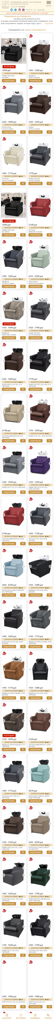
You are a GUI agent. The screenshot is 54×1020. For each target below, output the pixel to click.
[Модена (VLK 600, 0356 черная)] (40, 668)
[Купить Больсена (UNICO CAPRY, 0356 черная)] (49, 801)
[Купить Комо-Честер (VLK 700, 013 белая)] (49, 183)
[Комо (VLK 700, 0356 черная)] (13, 926)
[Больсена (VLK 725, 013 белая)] (13, 102)
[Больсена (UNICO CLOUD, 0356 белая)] (40, 257)
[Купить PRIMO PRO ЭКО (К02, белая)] (23, 80)
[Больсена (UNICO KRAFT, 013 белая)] (40, 823)
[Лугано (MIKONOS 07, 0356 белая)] (40, 720)
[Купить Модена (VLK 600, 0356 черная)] (49, 698)
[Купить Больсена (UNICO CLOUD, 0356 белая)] (49, 286)
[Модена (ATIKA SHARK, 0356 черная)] (40, 617)
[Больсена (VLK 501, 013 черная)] (13, 360)
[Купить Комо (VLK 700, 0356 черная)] (23, 955)
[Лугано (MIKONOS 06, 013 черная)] (13, 411)
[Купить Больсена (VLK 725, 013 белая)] (23, 132)
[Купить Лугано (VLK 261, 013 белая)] (23, 183)
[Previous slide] (30, 875)
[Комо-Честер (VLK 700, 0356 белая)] (40, 308)
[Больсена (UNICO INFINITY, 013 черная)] (13, 565)
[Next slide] (24, 52)
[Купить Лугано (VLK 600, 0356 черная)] (49, 955)
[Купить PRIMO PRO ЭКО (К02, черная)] (23, 235)
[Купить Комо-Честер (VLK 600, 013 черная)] (49, 389)
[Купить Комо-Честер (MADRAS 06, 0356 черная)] (49, 904)
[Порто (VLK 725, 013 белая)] (13, 977)
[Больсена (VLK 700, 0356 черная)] (13, 874)
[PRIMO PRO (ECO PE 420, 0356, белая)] (40, 463)
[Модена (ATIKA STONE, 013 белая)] (13, 308)
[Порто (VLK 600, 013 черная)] (40, 977)
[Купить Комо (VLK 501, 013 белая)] (49, 132)
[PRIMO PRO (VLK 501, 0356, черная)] (13, 823)
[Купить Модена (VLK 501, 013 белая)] (49, 80)
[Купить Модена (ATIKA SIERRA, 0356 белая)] (23, 698)
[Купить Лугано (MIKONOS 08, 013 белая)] (49, 235)
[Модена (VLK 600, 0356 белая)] (40, 565)
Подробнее (9, 81)
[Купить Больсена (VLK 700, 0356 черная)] (23, 904)
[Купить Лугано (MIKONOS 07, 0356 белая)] (49, 749)
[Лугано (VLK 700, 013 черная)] (13, 771)
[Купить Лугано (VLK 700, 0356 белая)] (49, 543)
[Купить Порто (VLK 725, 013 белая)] (23, 1007)
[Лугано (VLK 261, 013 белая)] (13, 154)
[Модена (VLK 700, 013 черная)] (13, 257)
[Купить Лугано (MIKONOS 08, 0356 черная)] (23, 543)
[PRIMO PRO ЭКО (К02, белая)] (13, 51)
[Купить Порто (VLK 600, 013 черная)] (49, 1007)
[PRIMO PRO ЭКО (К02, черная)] (13, 205)
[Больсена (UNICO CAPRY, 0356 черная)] (40, 771)
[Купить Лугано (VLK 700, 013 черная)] (23, 801)
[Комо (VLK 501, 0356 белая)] (40, 411)
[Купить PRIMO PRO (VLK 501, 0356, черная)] (23, 852)
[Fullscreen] (50, 890)
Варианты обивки (11, 73)
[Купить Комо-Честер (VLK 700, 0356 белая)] (49, 338)
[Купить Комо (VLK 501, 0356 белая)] (49, 441)
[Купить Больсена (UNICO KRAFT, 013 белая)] (49, 852)
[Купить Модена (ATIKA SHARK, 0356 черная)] (49, 646)
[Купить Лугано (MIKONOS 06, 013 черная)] (23, 441)
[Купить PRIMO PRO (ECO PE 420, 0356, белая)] (49, 492)
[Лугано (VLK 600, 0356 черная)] (40, 926)
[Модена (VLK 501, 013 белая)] (40, 51)
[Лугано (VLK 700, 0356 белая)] (40, 514)
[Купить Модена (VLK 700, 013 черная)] (23, 286)
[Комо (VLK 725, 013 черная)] (13, 463)
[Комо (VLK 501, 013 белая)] (40, 102)
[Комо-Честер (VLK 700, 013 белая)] (40, 154)
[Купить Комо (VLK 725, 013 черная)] (23, 492)
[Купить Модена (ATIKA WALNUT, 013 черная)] (23, 749)
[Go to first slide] (50, 875)
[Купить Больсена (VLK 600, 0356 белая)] (23, 646)
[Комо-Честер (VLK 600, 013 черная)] (40, 360)
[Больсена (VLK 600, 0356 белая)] (13, 617)
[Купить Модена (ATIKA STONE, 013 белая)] (23, 338)
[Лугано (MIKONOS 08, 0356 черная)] (13, 514)
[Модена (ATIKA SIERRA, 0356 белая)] (13, 668)
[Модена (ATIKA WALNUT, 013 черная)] (13, 720)
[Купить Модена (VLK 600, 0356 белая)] (49, 595)
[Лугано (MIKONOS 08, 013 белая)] (40, 205)
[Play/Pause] (31, 890)
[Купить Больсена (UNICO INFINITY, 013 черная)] (23, 595)
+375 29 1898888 (17, 7)
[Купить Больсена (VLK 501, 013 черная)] (23, 389)
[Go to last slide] (3, 52)
